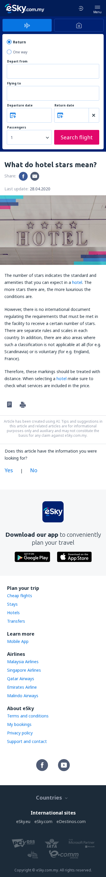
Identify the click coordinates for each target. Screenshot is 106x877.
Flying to (14, 83)
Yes (9, 470)
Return (19, 42)
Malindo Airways (22, 695)
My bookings (19, 724)
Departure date (20, 105)
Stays (12, 604)
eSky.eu (23, 821)
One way (20, 52)
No (33, 470)
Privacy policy (20, 733)
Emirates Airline (22, 687)
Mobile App (18, 641)
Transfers (16, 621)
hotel (77, 282)
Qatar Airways (20, 678)
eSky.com (43, 821)
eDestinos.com (71, 821)
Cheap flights (19, 595)
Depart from (17, 61)
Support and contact (27, 741)
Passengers (16, 127)
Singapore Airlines (24, 670)
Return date (64, 105)
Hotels (13, 612)
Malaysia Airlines (23, 661)
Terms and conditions (28, 716)
